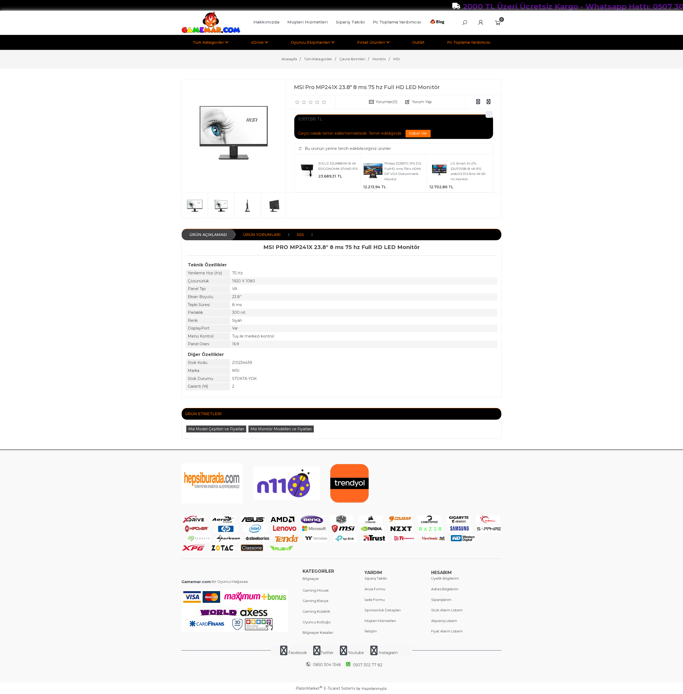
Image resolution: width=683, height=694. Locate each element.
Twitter (326, 652)
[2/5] (300, 102)
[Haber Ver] (418, 133)
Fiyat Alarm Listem (447, 631)
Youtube (356, 652)
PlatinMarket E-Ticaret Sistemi (325, 688)
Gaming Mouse (316, 590)
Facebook (297, 652)
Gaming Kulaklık (316, 611)
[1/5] (297, 102)
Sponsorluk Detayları (382, 610)
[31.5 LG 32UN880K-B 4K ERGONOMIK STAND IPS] (307, 171)
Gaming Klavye (315, 601)
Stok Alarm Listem (447, 610)
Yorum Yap (422, 101)
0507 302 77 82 (367, 665)
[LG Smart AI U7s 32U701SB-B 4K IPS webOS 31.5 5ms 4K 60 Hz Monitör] (439, 171)
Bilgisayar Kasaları (318, 632)
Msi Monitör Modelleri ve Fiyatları (281, 429)
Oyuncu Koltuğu (317, 622)
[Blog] (438, 22)
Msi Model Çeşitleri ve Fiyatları (216, 429)
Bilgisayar (311, 578)
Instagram (388, 652)
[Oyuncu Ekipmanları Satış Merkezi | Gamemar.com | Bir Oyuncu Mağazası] (210, 32)
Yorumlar (386, 101)
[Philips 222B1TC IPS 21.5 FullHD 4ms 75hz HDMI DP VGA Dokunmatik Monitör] (373, 171)
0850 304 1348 (327, 664)
